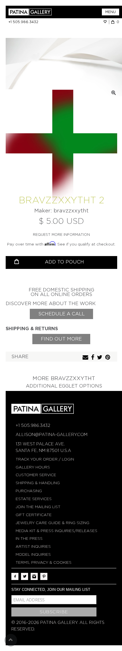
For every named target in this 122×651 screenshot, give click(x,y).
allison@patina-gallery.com (51, 434)
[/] (35, 12)
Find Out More (61, 339)
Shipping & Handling (38, 483)
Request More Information (61, 234)
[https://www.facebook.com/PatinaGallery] (14, 576)
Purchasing (29, 491)
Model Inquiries (33, 554)
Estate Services (34, 499)
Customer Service (36, 475)
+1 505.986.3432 (23, 22)
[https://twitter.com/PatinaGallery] (24, 576)
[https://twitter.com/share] (100, 357)
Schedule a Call (61, 314)
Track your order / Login (45, 459)
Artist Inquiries (33, 546)
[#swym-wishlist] (106, 22)
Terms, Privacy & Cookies (43, 562)
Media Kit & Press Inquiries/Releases (56, 531)
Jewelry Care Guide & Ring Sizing (52, 523)
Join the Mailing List (38, 507)
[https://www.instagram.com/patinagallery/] (34, 576)
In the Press (29, 538)
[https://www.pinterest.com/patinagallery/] (43, 576)
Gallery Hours (33, 467)
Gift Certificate (34, 515)
